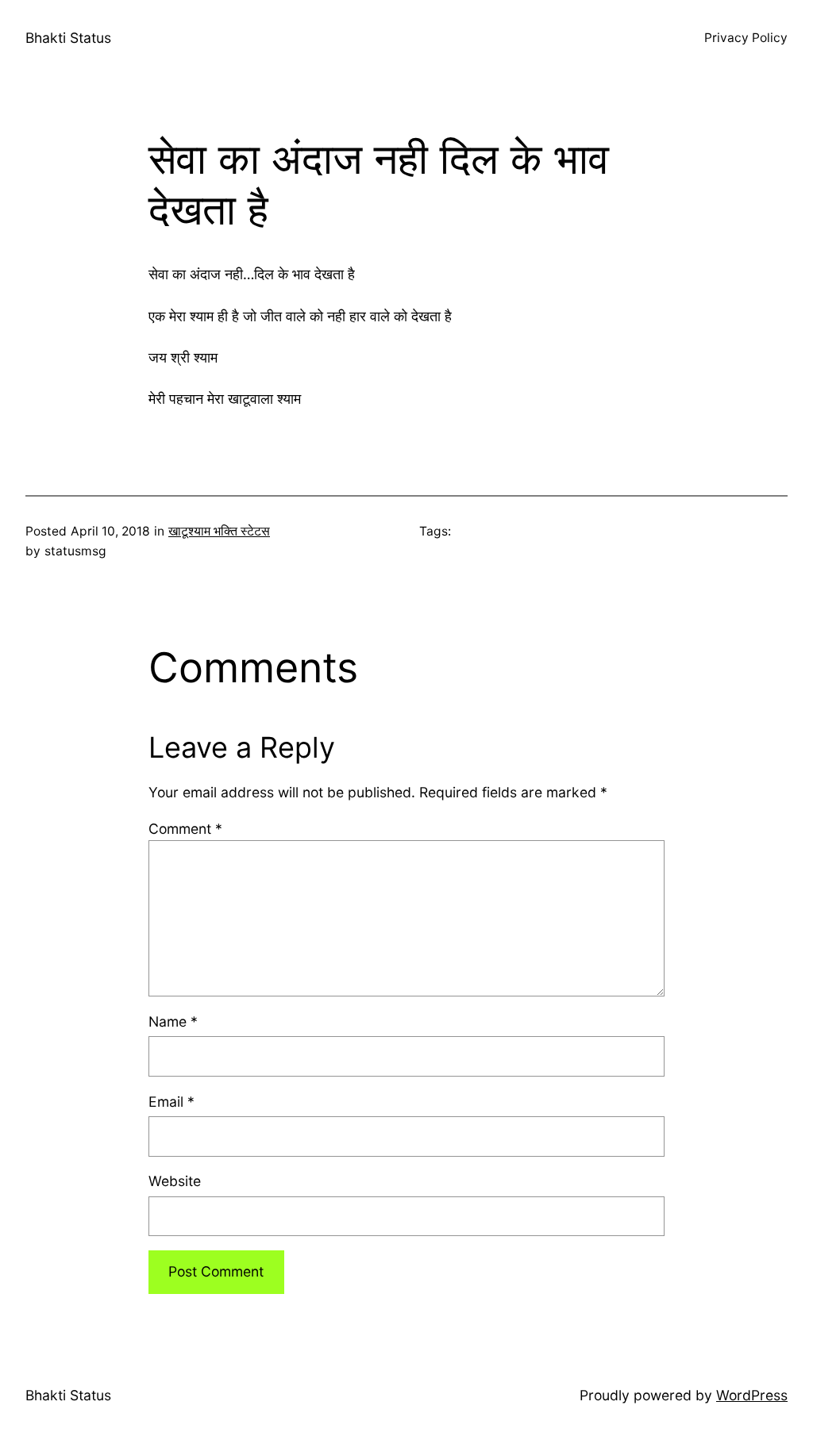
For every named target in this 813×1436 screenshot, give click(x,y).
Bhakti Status (68, 37)
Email (171, 1101)
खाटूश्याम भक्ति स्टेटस (219, 531)
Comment (185, 828)
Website (174, 1181)
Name (173, 1021)
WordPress (752, 1395)
